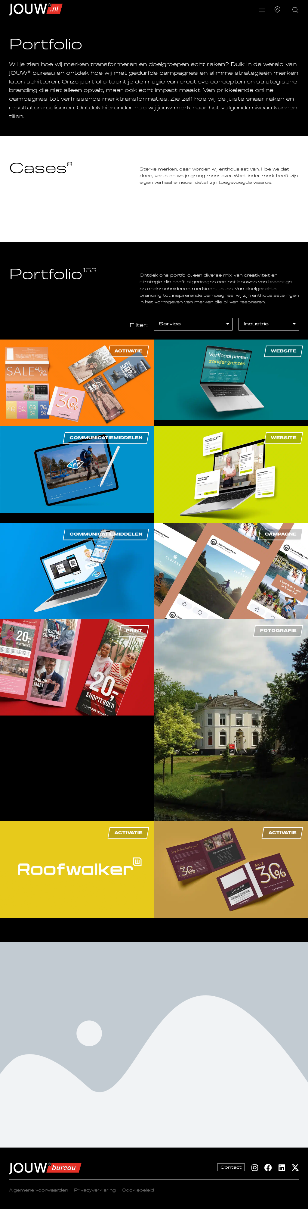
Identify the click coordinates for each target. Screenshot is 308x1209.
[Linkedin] (281, 1167)
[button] (262, 10)
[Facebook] (268, 1167)
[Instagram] (254, 1167)
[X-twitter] (295, 1167)
